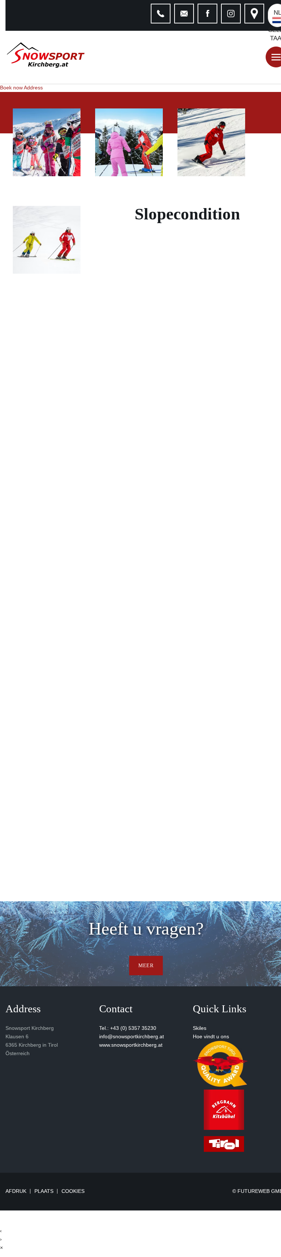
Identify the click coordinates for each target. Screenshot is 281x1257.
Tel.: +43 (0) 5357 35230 (127, 1028)
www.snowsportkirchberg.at (130, 1045)
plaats (43, 1191)
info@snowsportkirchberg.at (131, 1036)
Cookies (73, 1191)
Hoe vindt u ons (211, 1036)
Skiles (199, 1028)
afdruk (15, 1191)
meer (146, 965)
